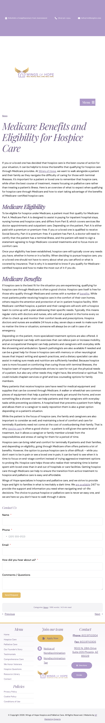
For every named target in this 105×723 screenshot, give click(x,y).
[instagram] (85, 682)
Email (5, 545)
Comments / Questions (16, 575)
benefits (84, 293)
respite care (15, 428)
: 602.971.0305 (85, 641)
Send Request (11, 595)
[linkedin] (95, 682)
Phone (6, 530)
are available (83, 484)
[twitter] (80, 682)
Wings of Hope (47, 171)
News (4, 115)
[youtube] (90, 682)
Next (97, 614)
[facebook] (75, 682)
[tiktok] (85, 688)
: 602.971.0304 (85, 635)
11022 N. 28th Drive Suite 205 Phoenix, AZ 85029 (85, 652)
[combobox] (5, 536)
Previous (10, 614)
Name (5, 515)
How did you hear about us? (19, 560)
